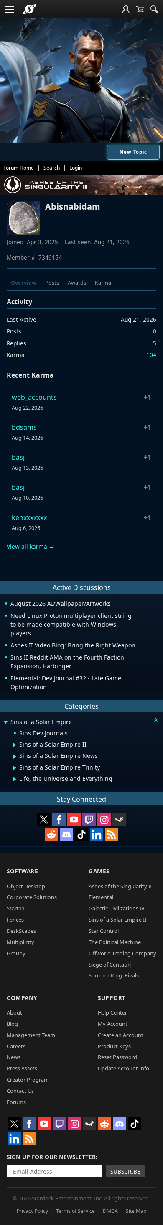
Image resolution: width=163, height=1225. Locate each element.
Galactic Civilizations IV (117, 908)
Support (112, 998)
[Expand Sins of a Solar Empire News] (14, 757)
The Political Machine (115, 942)
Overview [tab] (23, 282)
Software (22, 871)
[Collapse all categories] (156, 720)
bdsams (24, 427)
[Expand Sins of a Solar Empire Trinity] (14, 768)
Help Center (112, 1012)
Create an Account (120, 1035)
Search (51, 167)
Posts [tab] (52, 282)
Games (99, 871)
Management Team (31, 1035)
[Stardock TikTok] (81, 834)
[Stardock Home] (29, 9)
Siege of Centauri (110, 964)
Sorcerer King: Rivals (114, 975)
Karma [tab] (103, 282)
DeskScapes (21, 931)
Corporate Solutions (32, 897)
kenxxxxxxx (29, 517)
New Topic (133, 152)
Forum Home (18, 167)
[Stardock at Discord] (66, 834)
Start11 (16, 908)
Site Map (136, 1211)
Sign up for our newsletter (51, 1157)
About (14, 1012)
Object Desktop (26, 886)
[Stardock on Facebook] (58, 819)
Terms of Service (75, 1211)
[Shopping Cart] (140, 9)
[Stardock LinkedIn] (96, 834)
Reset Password (117, 1057)
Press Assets (22, 1068)
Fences (15, 919)
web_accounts (34, 397)
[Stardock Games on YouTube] (74, 819)
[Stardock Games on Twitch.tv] (89, 819)
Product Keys (114, 1046)
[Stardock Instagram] (104, 819)
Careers (16, 1046)
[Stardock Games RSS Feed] (111, 834)
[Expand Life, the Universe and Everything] (14, 779)
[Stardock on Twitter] (43, 819)
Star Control (104, 931)
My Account (112, 1024)
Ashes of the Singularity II (120, 886)
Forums (16, 1102)
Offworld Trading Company (122, 953)
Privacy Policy (32, 1211)
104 (151, 355)
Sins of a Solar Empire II (117, 919)
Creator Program (28, 1079)
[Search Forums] (154, 9)
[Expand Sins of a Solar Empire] (5, 722)
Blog (12, 1024)
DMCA (110, 1211)
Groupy (16, 953)
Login (75, 167)
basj (18, 457)
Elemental (101, 897)
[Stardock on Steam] (119, 819)
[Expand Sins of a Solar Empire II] (14, 745)
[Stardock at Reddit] (51, 834)
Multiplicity (20, 942)
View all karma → (31, 546)
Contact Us (20, 1091)
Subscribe (125, 1171)
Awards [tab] (77, 282)
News (13, 1057)
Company (22, 998)
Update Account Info (123, 1068)
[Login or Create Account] (126, 9)
